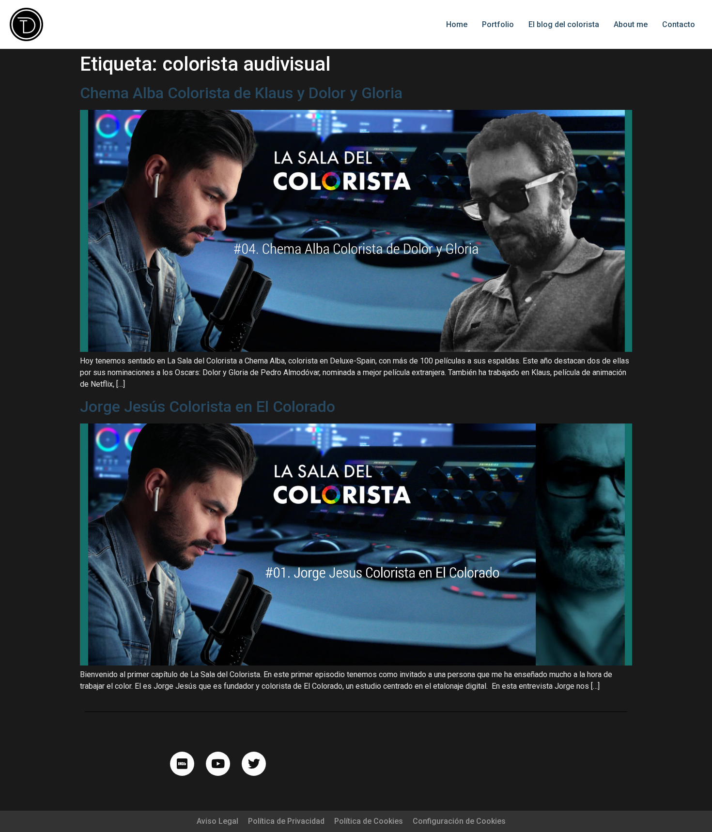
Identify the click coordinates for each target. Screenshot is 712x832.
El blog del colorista (563, 24)
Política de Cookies (368, 821)
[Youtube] (218, 764)
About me (631, 24)
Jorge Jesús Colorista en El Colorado (207, 406)
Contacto (678, 24)
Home (456, 24)
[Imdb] (182, 764)
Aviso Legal (217, 821)
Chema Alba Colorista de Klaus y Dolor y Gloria (241, 93)
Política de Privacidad (286, 821)
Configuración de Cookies (459, 821)
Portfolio (498, 24)
